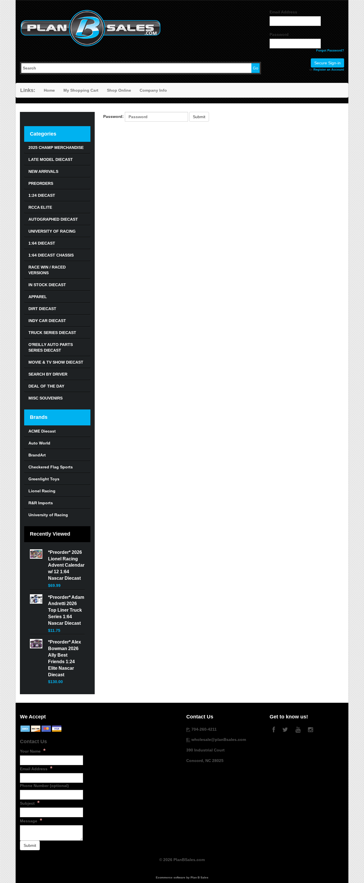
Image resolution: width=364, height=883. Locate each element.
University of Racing (48, 515)
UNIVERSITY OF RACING (52, 231)
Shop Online (119, 90)
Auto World (39, 443)
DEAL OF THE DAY (46, 386)
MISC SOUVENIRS (45, 398)
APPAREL (37, 296)
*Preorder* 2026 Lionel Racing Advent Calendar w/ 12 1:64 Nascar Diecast (66, 565)
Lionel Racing (41, 491)
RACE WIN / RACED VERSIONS (47, 270)
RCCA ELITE (40, 207)
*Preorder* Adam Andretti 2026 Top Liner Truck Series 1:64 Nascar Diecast (66, 610)
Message (31, 820)
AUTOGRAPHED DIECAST (53, 219)
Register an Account (328, 69)
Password (279, 34)
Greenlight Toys (43, 479)
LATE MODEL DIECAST (50, 159)
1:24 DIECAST (41, 195)
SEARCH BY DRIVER (47, 374)
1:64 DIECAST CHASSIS (51, 255)
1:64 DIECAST (41, 243)
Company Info (153, 90)
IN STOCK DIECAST (47, 284)
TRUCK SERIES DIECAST (52, 332)
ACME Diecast (42, 431)
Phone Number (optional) (44, 785)
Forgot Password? (330, 50)
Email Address (283, 12)
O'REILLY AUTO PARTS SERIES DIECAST (50, 347)
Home (49, 90)
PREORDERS (40, 183)
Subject (30, 803)
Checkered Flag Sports (50, 467)
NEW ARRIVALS (43, 171)
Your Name (33, 750)
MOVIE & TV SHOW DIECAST (55, 362)
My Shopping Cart (80, 90)
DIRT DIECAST (42, 308)
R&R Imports (40, 503)
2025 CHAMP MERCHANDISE (56, 147)
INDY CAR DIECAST (47, 320)
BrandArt (37, 455)
